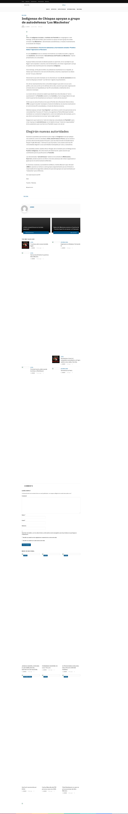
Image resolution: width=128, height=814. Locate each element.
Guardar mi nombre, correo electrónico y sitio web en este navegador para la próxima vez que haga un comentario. (49, 533)
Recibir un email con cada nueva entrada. (34, 540)
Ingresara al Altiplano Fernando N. (70, 245)
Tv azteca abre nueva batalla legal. (39, 245)
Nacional (47, 1)
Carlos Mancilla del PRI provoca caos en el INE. (49, 788)
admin (28, 26)
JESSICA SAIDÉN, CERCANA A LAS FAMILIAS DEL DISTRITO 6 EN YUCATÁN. (30, 667)
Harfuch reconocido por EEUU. (29, 788)
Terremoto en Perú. (67, 370)
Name (23, 515)
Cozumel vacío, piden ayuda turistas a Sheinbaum (38, 370)
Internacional (41, 1)
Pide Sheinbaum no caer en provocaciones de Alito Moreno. (70, 789)
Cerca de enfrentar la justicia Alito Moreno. (39, 255)
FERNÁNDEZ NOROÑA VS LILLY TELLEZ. (49, 667)
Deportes (27, 1)
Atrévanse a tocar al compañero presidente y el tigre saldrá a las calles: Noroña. (70, 360)
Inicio (23, 1)
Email (23, 520)
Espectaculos (34, 1)
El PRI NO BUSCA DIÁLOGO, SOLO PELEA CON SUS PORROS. (70, 667)
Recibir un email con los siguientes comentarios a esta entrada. (40, 537)
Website (24, 525)
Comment (24, 496)
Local (31, 242)
